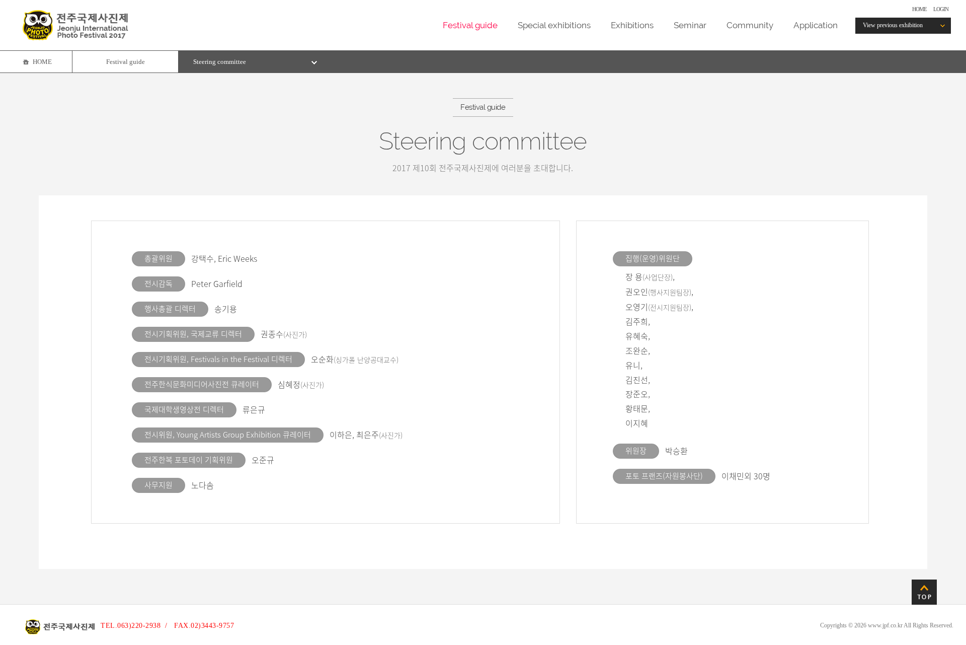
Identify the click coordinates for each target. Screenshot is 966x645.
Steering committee (219, 61)
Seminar (690, 25)
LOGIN (940, 9)
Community (750, 25)
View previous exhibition (893, 25)
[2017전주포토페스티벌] (75, 37)
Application (815, 25)
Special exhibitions (554, 25)
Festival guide (470, 25)
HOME (919, 9)
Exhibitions (632, 25)
